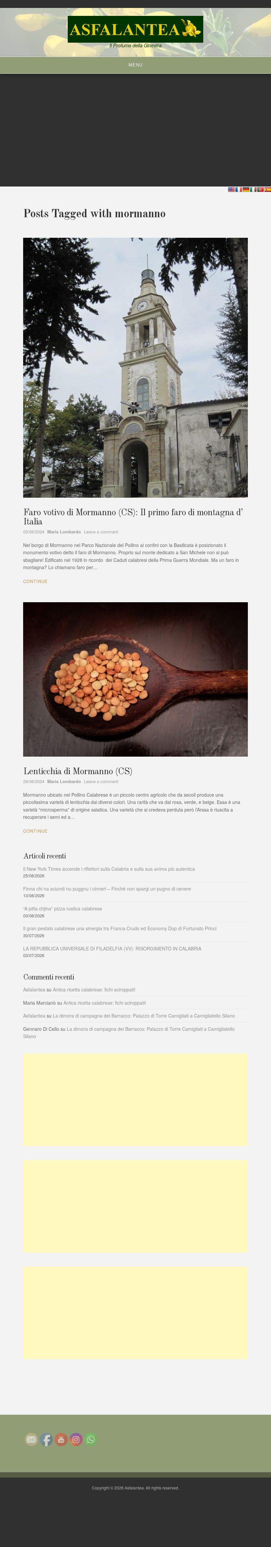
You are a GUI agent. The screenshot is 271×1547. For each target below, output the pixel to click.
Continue (35, 581)
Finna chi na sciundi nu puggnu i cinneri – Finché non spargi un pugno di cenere (107, 888)
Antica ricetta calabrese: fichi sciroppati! (94, 989)
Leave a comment (101, 531)
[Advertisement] (135, 1100)
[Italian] (253, 189)
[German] (246, 189)
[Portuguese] (260, 189)
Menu (135, 65)
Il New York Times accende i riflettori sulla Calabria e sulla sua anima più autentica (109, 868)
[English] (231, 189)
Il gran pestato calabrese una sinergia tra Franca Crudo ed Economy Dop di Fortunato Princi (119, 928)
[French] (238, 189)
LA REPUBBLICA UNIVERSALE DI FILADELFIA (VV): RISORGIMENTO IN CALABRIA (112, 948)
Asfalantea (34, 989)
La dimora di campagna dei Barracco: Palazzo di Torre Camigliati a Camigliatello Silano (144, 1015)
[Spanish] (267, 189)
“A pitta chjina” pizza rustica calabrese (62, 908)
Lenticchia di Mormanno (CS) (78, 771)
